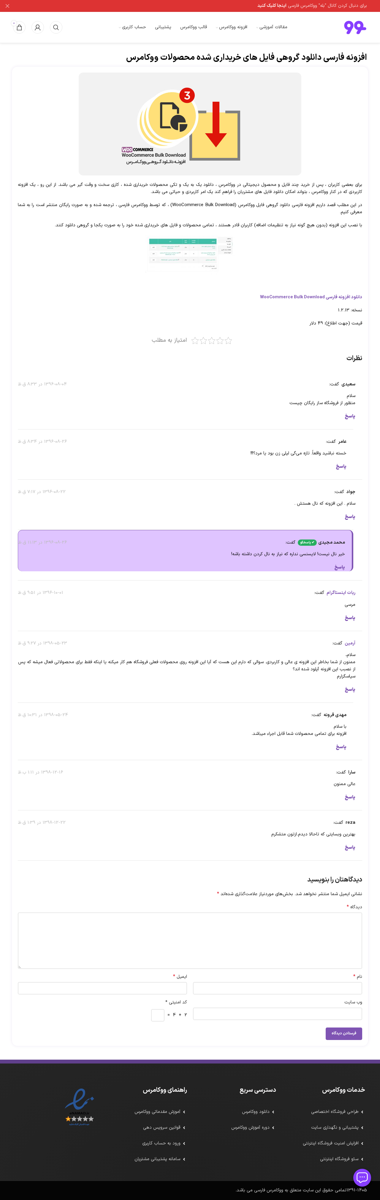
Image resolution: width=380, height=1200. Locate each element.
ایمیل (180, 976)
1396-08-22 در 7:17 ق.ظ (42, 492)
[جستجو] (56, 27)
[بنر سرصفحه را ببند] (7, 6)
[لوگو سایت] (355, 27)
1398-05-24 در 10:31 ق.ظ (43, 715)
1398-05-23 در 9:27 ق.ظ (42, 643)
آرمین (350, 643)
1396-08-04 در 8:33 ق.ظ (42, 384)
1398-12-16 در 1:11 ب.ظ (40, 772)
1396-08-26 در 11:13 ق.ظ (42, 542)
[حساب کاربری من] (37, 27)
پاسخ (350, 416)
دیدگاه (354, 907)
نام (357, 976)
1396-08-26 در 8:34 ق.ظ (42, 441)
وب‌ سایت (353, 1002)
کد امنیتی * (176, 1002)
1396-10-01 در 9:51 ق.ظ (40, 592)
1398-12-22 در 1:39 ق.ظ (42, 822)
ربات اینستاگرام (341, 592)
